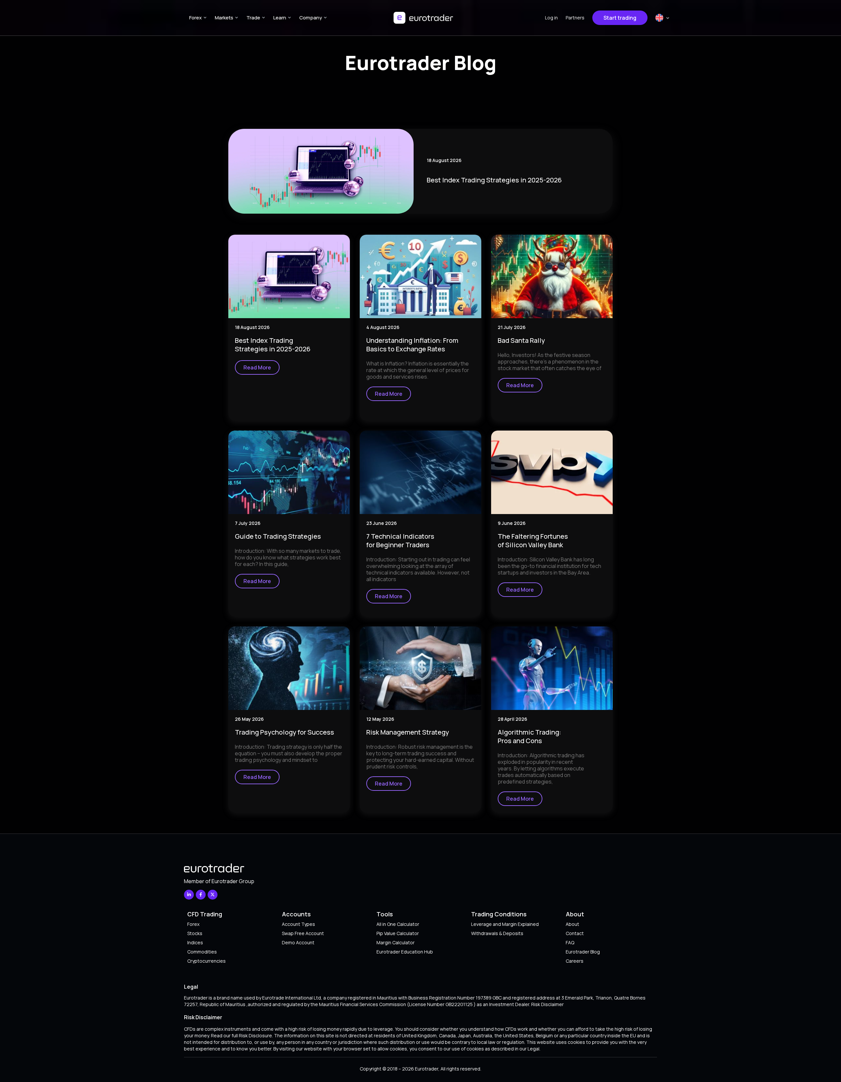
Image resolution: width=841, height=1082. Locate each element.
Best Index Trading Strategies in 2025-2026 (494, 180)
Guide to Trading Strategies (278, 536)
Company (310, 17)
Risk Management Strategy (407, 732)
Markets (224, 17)
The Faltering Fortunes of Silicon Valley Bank (533, 540)
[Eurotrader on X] (212, 895)
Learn (279, 17)
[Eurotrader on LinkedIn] (189, 895)
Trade (253, 17)
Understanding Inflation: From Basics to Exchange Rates (412, 344)
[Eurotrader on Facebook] (201, 895)
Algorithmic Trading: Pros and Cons (529, 736)
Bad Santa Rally (521, 340)
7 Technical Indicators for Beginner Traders (400, 540)
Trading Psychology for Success (284, 732)
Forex (195, 17)
